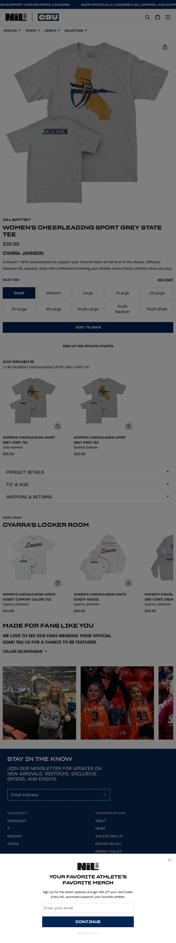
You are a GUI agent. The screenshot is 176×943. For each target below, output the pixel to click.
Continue (88, 921)
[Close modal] (169, 860)
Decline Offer (88, 933)
